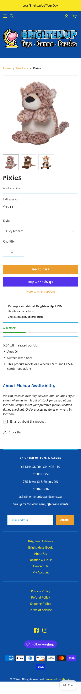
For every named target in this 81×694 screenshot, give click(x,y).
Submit (65, 520)
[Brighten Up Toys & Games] (40, 39)
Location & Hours (41, 560)
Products (22, 68)
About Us (40, 553)
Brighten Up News (40, 541)
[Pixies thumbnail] (11, 162)
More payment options (40, 291)
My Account (40, 572)
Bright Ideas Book (40, 547)
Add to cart (40, 269)
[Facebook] (36, 630)
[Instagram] (44, 630)
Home (7, 68)
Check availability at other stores (25, 316)
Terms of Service (40, 610)
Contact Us (40, 566)
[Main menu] (5, 16)
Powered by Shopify (58, 679)
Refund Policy (40, 597)
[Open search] (12, 16)
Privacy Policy (40, 591)
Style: (6, 220)
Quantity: (9, 241)
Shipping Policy (40, 603)
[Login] (66, 16)
